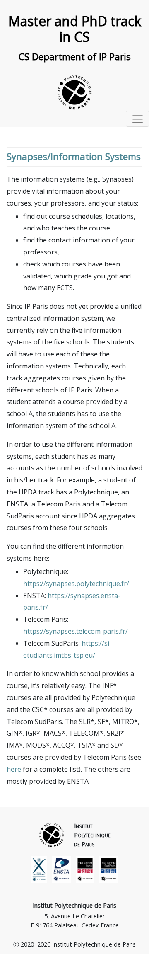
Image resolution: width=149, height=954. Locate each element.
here (14, 769)
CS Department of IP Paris (75, 56)
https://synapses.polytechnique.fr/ (76, 583)
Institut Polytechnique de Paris (74, 905)
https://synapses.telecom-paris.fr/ (75, 631)
